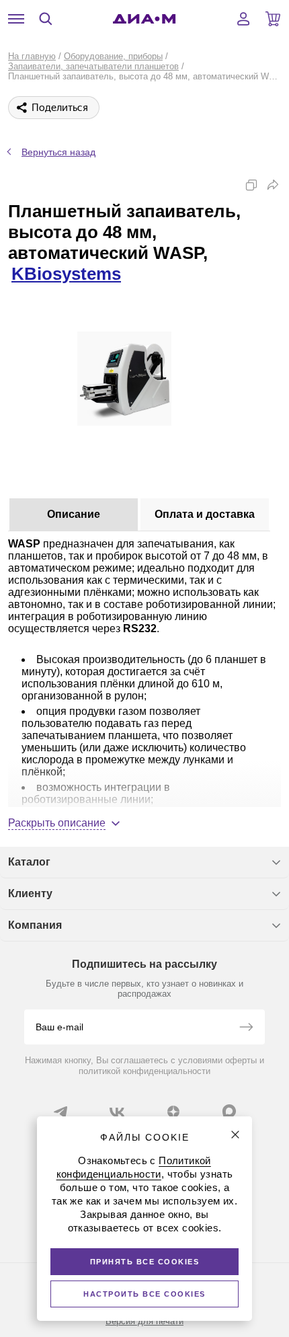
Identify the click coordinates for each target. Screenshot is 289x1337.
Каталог (29, 862)
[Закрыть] (235, 1134)
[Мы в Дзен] (173, 1112)
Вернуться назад (58, 152)
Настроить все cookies (144, 1294)
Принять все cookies (145, 1262)
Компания (35, 925)
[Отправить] (246, 1028)
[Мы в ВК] (117, 1112)
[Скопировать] (251, 185)
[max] (229, 1111)
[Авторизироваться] (243, 19)
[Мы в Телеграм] (60, 1112)
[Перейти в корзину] (273, 19)
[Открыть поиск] (46, 19)
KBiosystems (66, 274)
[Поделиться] (273, 185)
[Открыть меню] (16, 19)
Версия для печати (144, 1321)
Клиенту (30, 893)
